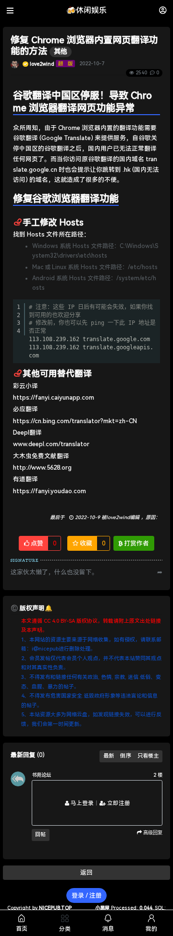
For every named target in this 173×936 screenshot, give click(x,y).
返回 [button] (86, 872)
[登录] (163, 10)
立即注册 (118, 803)
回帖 (40, 834)
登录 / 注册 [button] (87, 895)
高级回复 (152, 832)
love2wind (42, 63)
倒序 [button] (125, 756)
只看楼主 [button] (148, 756)
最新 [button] (108, 756)
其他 (60, 51)
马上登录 (81, 803)
